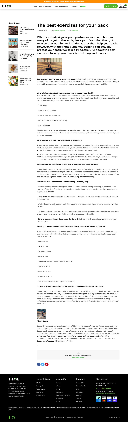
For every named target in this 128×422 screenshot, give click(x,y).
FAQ (77, 389)
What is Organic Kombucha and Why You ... (26, 42)
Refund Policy (60, 417)
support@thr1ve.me (103, 388)
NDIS (58, 389)
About (58, 386)
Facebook (51, 341)
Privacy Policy (49, 417)
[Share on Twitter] (42, 364)
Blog (58, 401)
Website (69, 341)
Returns (79, 401)
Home (58, 383)
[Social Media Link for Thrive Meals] (9, 417)
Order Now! (80, 1)
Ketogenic (40, 386)
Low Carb (39, 392)
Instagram (60, 341)
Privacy (79, 395)
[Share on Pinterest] (46, 364)
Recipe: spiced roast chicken (25, 67)
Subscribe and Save (63, 395)
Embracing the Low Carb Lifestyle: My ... (27, 55)
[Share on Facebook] (38, 364)
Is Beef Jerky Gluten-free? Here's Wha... (27, 29)
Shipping (80, 417)
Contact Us (80, 383)
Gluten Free (40, 395)
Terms (78, 398)
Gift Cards (59, 398)
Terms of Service (71, 417)
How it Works (81, 386)
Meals (38, 383)
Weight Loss (40, 389)
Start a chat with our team (105, 394)
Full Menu (59, 392)
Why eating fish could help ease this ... (25, 80)
